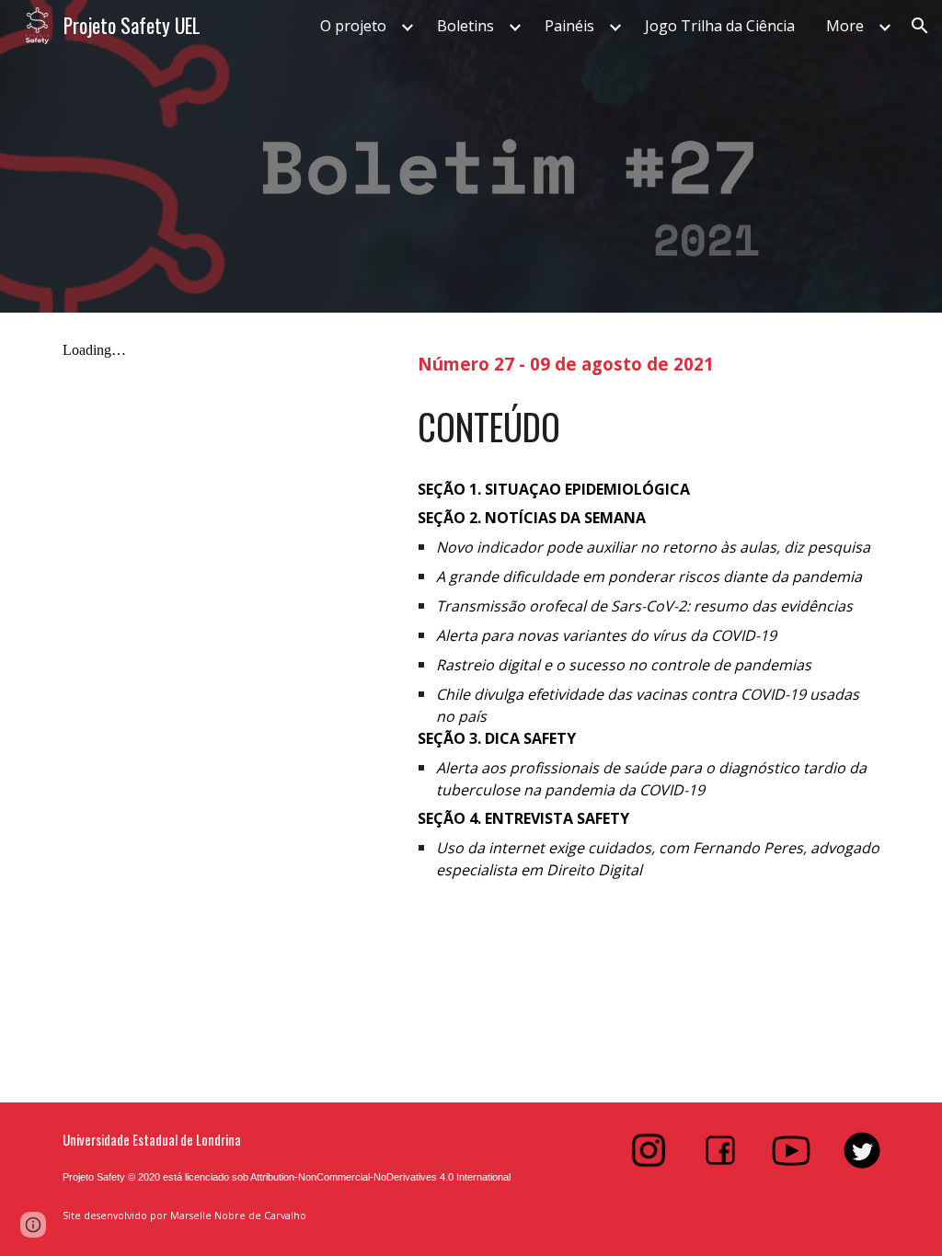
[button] (920, 26)
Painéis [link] (569, 26)
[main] (648, 362)
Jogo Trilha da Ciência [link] (720, 26)
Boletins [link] (465, 26)
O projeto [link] (353, 26)
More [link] (845, 26)
